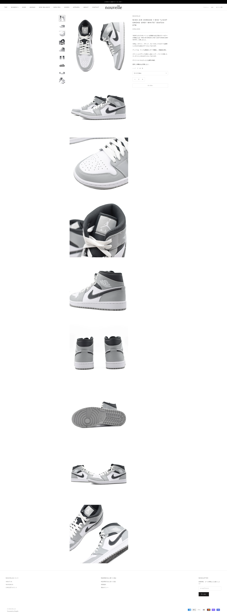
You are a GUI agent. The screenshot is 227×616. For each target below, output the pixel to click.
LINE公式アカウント (11, 587)
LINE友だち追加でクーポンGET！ (113, 1)
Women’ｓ (15, 7)
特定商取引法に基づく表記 (108, 581)
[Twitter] (140, 68)
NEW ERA (57, 7)
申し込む (203, 594)
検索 (212, 7)
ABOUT (86, 7)
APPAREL (76, 7)
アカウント (206, 7)
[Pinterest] (142, 68)
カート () (219, 7)
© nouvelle (11, 609)
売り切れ (150, 85)
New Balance (44, 7)
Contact (95, 7)
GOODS (66, 7)
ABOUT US (9, 581)
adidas (32, 7)
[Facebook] (137, 68)
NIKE (24, 7)
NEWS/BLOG (9, 584)
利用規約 (103, 584)
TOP (5, 7)
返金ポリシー (104, 587)
